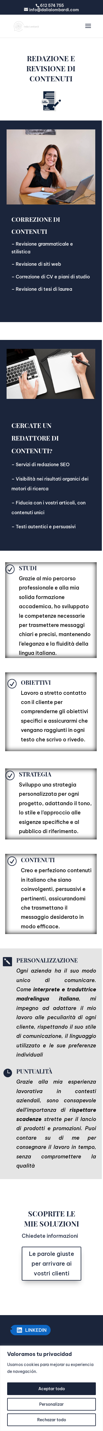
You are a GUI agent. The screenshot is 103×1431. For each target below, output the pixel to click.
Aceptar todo (51, 1388)
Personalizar (51, 1404)
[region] (51, 1388)
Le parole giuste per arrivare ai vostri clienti (51, 1263)
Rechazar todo (51, 1419)
